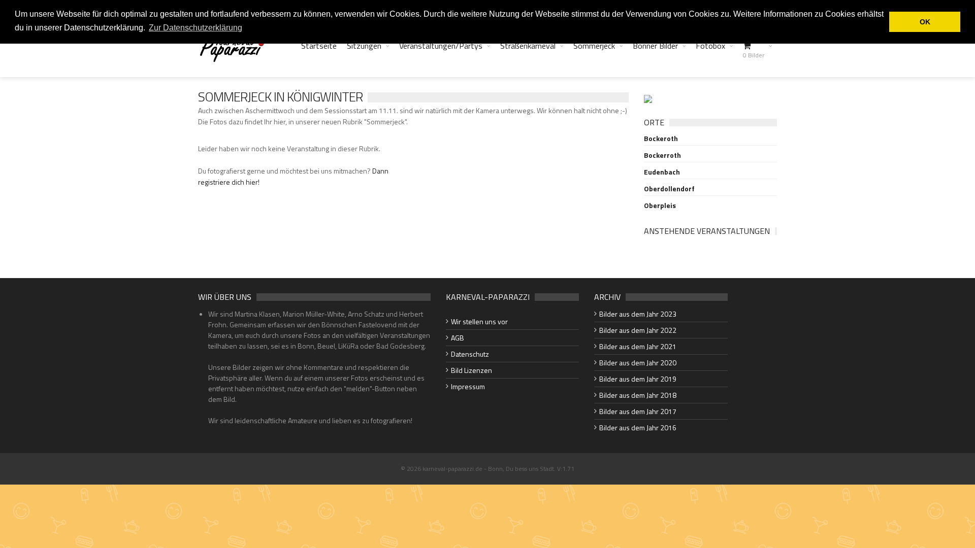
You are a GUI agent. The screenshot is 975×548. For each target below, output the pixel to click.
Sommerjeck (594, 46)
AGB (457, 337)
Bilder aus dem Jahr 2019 (637, 378)
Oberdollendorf (669, 188)
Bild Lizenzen (471, 370)
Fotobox (710, 46)
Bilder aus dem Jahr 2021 (637, 346)
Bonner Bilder (655, 46)
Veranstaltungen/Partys (440, 46)
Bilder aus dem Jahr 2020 (637, 362)
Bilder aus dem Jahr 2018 (637, 395)
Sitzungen (364, 46)
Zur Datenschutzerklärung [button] (195, 27)
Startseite (319, 46)
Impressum (468, 386)
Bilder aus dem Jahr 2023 (637, 314)
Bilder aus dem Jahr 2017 (637, 411)
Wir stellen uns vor (479, 321)
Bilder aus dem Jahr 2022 (637, 330)
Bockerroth (662, 155)
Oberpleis (660, 205)
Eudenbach (662, 172)
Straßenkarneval (528, 46)
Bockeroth (661, 138)
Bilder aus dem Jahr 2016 (637, 427)
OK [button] (925, 22)
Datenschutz (470, 354)
